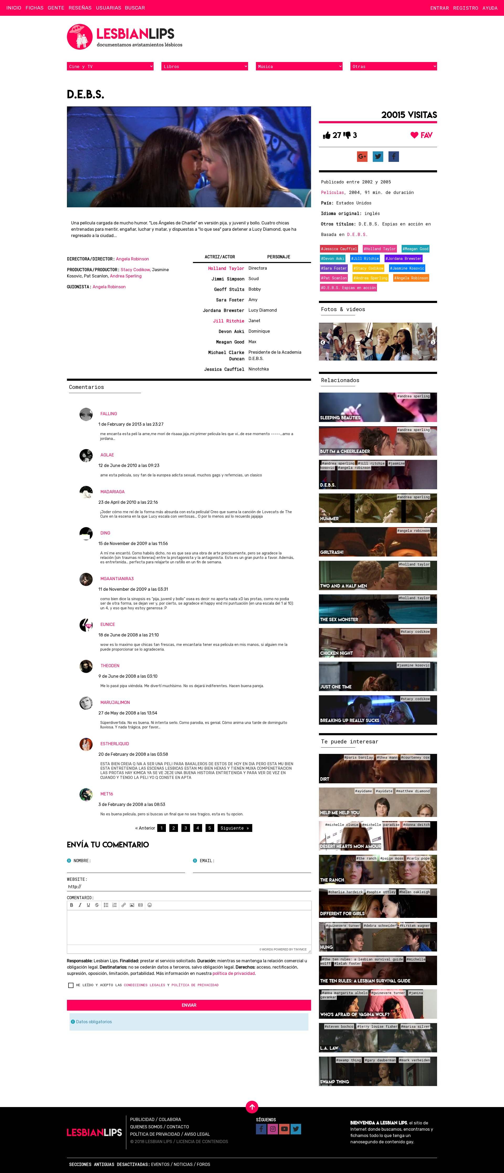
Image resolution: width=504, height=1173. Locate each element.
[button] (72, 905)
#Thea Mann (387, 757)
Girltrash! (332, 552)
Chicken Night (336, 653)
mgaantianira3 (117, 578)
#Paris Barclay (358, 757)
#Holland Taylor (380, 248)
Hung (326, 947)
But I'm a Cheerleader (345, 451)
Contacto (178, 1126)
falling (109, 413)
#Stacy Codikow (368, 268)
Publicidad (142, 1119)
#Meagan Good (415, 248)
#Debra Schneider (380, 925)
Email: (206, 860)
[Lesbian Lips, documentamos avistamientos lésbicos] (126, 37)
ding (105, 533)
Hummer (329, 519)
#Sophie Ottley (381, 892)
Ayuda (490, 7)
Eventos (160, 1164)
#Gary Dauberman (380, 1060)
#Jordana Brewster (404, 258)
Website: (77, 879)
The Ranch (332, 880)
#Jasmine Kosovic (407, 268)
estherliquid (115, 743)
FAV (426, 135)
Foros (203, 1164)
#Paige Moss (391, 858)
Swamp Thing (334, 1082)
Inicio (13, 8)
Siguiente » (234, 828)
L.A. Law (329, 1048)
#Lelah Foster (347, 963)
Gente (56, 8)
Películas (332, 192)
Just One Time (335, 687)
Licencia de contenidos (202, 1141)
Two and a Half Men (343, 586)
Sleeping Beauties (340, 418)
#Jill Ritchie (365, 258)
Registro (465, 7)
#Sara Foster (334, 268)
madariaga (113, 491)
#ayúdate (384, 791)
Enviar (189, 1005)
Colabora (170, 1119)
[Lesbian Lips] (94, 1132)
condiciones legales (144, 984)
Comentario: (80, 897)
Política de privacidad (155, 1134)
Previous (323, 342)
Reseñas (80, 8)
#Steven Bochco (339, 1026)
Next (433, 342)
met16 (107, 793)
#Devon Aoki (332, 258)
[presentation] (71, 905)
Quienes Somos (146, 1126)
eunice (108, 624)
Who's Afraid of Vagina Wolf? (355, 1014)
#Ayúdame (363, 791)
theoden (110, 665)
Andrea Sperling (126, 276)
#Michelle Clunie (341, 824)
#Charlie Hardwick (345, 892)
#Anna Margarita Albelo (345, 993)
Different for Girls (342, 913)
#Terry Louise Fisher (377, 1026)
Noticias (183, 1164)
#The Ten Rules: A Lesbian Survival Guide (362, 959)
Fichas (34, 8)
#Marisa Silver (415, 1026)
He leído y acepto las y (147, 984)
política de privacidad (234, 973)
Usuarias (108, 8)
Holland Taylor (226, 268)
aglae (107, 454)
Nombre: (81, 860)
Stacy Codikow (135, 269)
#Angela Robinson (411, 277)
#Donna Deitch (416, 824)
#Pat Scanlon (334, 277)
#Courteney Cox (415, 757)
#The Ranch (366, 858)
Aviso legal (197, 1134)
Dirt (324, 779)
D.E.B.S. (357, 234)
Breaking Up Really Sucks (349, 720)
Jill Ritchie (228, 320)
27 (335, 135)
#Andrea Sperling (370, 277)
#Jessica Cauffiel (339, 248)
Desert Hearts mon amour (350, 846)
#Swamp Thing (348, 1060)
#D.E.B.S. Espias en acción (348, 287)
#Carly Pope (418, 858)
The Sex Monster (339, 619)
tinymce (300, 949)
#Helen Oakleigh (414, 892)
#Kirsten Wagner (415, 925)
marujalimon (115, 702)
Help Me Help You (340, 813)
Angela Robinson (132, 258)
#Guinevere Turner (343, 925)
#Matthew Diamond (413, 791)
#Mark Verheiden (414, 1060)
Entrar (439, 7)
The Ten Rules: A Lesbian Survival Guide (365, 981)
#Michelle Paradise (381, 824)
